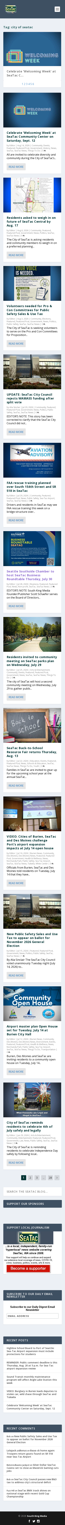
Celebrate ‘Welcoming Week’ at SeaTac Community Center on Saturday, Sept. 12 (31, 137)
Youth (36, 766)
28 (50, 1178)
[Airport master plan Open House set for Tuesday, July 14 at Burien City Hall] (32, 1003)
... (43, 1178)
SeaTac (10, 150)
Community (37, 145)
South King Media (37, 1515)
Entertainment (25, 1138)
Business (34, 584)
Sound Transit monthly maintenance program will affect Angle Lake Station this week (32, 1379)
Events (47, 145)
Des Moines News (27, 855)
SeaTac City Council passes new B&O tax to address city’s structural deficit (32, 1481)
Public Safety (12, 324)
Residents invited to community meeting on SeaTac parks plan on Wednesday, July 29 (32, 661)
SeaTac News (20, 150)
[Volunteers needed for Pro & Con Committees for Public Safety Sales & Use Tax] (32, 283)
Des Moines (12, 855)
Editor (12, 145)
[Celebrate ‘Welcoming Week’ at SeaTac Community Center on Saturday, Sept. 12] (32, 110)
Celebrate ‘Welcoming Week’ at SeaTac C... (31, 73)
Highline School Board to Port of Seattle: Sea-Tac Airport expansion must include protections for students (30, 1351)
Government (36, 148)
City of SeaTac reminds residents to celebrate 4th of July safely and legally (30, 1126)
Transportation (48, 1049)
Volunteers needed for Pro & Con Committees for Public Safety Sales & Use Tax (29, 310)
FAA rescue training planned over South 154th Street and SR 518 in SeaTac (31, 487)
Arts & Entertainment (40, 669)
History (46, 148)
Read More (16, 167)
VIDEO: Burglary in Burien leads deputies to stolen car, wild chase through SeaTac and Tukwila (32, 1394)
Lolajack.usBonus (17, 1450)
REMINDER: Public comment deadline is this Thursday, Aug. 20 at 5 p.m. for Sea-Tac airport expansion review (32, 1365)
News (53, 148)
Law (21, 1140)
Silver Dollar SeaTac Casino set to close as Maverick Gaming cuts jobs (32, 1467)
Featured (11, 148)
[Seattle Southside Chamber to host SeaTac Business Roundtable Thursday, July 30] (32, 548)
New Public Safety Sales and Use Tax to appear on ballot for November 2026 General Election (32, 940)
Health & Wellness (33, 858)
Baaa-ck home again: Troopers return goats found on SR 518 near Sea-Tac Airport (31, 1453)
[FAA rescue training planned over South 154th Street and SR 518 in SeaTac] (32, 460)
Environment (42, 1041)
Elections (46, 318)
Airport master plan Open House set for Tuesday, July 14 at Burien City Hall (32, 1030)
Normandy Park (14, 861)
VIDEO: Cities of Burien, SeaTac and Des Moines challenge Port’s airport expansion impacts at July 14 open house (31, 842)
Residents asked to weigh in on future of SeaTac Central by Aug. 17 (31, 222)
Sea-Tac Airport (47, 498)
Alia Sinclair (15, 407)
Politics (43, 233)
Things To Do (34, 150)
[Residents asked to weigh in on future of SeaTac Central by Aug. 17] (32, 195)
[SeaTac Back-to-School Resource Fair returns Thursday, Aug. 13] (32, 725)
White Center (42, 863)
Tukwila (31, 863)
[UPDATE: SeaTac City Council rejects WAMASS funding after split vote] (32, 371)
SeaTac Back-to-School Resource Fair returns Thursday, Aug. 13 (32, 752)
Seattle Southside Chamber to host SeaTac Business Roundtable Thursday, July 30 (30, 575)
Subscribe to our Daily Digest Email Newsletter (32, 1308)
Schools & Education (36, 763)
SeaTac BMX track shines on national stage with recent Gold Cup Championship (29, 1493)
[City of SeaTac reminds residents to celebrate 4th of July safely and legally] (32, 1100)
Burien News (36, 853)
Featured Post (22, 148)
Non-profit (23, 586)
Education (35, 760)
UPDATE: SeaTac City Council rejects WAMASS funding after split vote (30, 398)
